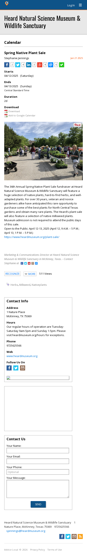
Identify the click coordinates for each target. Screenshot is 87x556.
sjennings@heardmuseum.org (25, 531)
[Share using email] (50, 66)
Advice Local (11, 549)
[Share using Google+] (39, 66)
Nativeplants (39, 284)
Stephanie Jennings (16, 58)
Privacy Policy (37, 549)
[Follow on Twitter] (25, 263)
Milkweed (24, 284)
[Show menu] (79, 5)
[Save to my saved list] (61, 66)
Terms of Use (55, 549)
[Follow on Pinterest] (29, 263)
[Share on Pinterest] (77, 126)
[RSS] (80, 536)
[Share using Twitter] (17, 66)
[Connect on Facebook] (22, 263)
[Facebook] (9, 369)
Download (14, 111)
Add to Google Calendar (21, 115)
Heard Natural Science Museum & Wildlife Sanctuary (42, 21)
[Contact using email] (36, 263)
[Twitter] (15, 369)
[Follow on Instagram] (32, 263)
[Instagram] (22, 369)
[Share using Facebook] (6, 66)
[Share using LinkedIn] (28, 66)
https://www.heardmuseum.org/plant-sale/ (31, 237)
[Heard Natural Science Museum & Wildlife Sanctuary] (8, 378)
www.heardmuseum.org (22, 356)
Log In (71, 5)
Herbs (14, 284)
